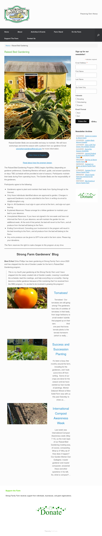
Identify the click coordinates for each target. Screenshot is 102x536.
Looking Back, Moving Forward (85, 141)
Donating (80, 99)
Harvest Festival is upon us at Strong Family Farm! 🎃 (86, 155)
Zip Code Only (81, 87)
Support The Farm (11, 38)
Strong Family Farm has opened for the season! (85, 176)
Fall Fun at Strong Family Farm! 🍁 (86, 161)
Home (6, 32)
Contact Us (31, 38)
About (20, 32)
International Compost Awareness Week (61, 415)
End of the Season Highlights (84, 150)
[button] (98, 35)
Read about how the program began (37, 162)
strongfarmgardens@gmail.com (29, 148)
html (78, 113)
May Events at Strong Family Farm (85, 182)
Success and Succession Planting (60, 349)
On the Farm (76, 32)
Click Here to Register (38, 155)
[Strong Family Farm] (16, 14)
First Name (79, 71)
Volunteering (81, 102)
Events (79, 105)
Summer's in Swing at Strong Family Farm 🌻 (86, 166)
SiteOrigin (54, 531)
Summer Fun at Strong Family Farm (85, 171)
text (78, 116)
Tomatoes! (61, 292)
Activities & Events (38, 32)
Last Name (79, 79)
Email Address (82, 62)
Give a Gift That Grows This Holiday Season (85, 146)
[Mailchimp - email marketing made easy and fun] (94, 123)
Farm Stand (58, 32)
